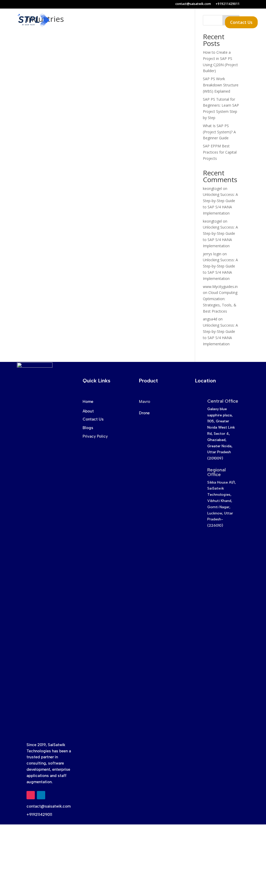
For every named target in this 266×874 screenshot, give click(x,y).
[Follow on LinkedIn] (41, 795)
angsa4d (210, 318)
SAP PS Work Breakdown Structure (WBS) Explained (220, 85)
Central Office (222, 401)
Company (190, 22)
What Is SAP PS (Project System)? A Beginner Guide (219, 132)
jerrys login (212, 253)
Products (127, 22)
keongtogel (212, 188)
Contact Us (241, 22)
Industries (159, 22)
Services (98, 22)
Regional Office (216, 472)
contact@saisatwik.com (193, 4)
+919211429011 (228, 4)
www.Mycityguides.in (220, 286)
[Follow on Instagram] (30, 795)
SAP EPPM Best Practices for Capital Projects (220, 152)
